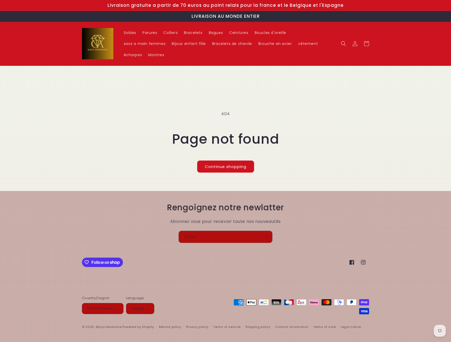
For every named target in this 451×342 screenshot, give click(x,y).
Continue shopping (225, 166)
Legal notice (351, 327)
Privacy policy (197, 327)
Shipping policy (257, 327)
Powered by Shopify (138, 327)
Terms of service (226, 327)
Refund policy (170, 327)
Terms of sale (324, 327)
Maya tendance (109, 327)
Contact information (291, 327)
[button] (343, 43)
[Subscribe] (266, 237)
